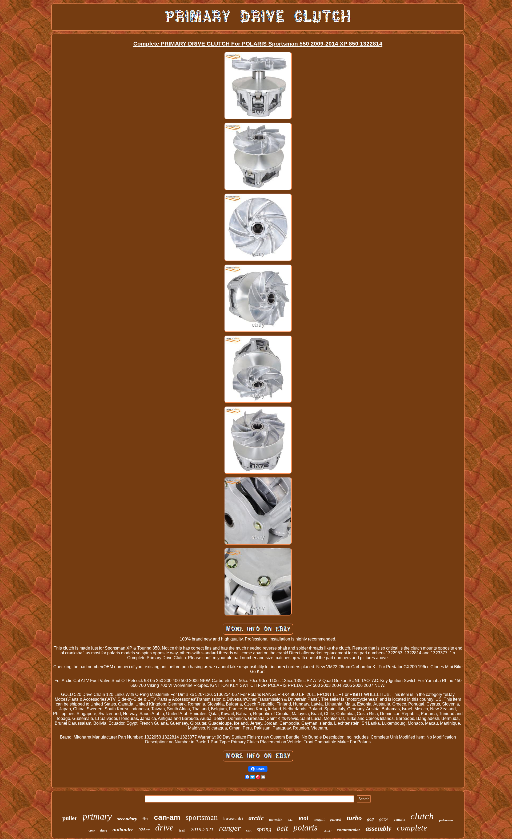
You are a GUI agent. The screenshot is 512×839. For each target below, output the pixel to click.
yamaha (399, 819)
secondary (127, 818)
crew (92, 830)
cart (248, 830)
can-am (167, 817)
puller (69, 818)
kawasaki (233, 818)
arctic (256, 817)
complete (412, 827)
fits (145, 818)
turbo (354, 817)
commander (348, 829)
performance (446, 820)
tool (303, 818)
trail (182, 830)
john (290, 820)
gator (383, 819)
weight (319, 819)
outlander (123, 829)
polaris (305, 827)
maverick (275, 819)
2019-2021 (202, 829)
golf (370, 819)
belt (282, 828)
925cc (144, 829)
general (335, 819)
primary (97, 816)
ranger (230, 828)
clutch (422, 816)
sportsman (202, 817)
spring (264, 829)
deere (103, 830)
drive (164, 827)
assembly (378, 828)
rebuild (327, 831)
